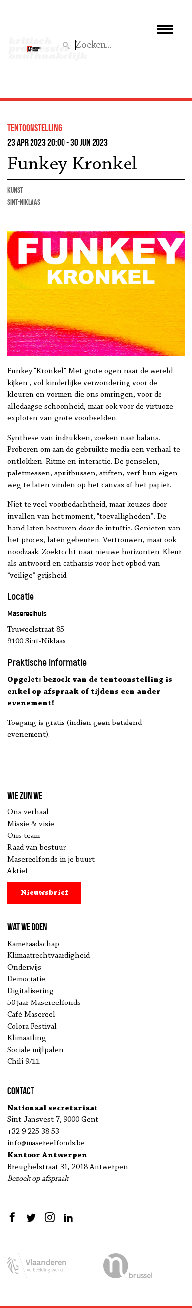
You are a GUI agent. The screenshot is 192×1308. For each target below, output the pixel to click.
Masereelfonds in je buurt (51, 859)
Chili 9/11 (23, 1062)
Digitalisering (30, 991)
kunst (15, 190)
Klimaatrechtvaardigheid (48, 956)
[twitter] (31, 1217)
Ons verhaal (28, 812)
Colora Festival (32, 1026)
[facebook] (13, 1217)
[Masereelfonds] (34, 44)
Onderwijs (24, 968)
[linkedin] (68, 1217)
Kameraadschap (33, 944)
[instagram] (49, 1217)
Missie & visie (30, 824)
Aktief (17, 871)
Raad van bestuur (36, 848)
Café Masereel (31, 1015)
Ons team (23, 836)
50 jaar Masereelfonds (44, 1003)
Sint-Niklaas (23, 202)
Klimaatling (26, 1038)
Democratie (26, 979)
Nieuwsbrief (44, 893)
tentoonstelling (34, 127)
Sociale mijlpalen (35, 1050)
